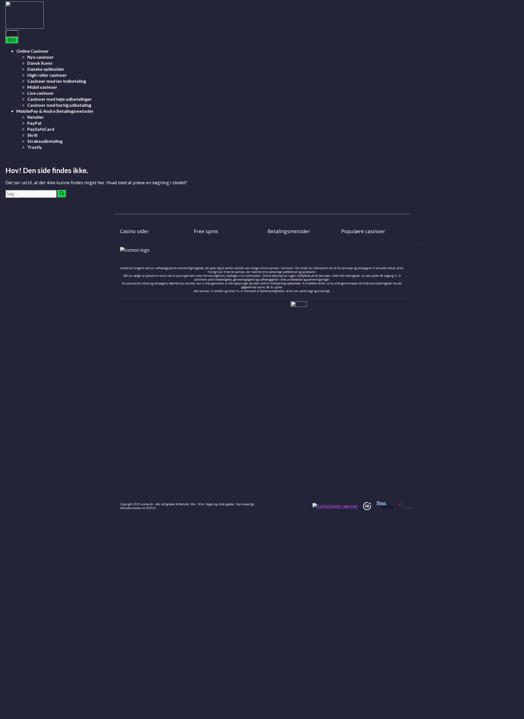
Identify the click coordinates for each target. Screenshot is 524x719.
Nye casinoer (40, 57)
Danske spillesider (45, 69)
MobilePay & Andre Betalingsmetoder (55, 111)
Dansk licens (39, 63)
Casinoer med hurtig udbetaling (59, 105)
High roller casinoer (47, 75)
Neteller (35, 117)
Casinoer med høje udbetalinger (59, 99)
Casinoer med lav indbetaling (56, 81)
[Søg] (62, 194)
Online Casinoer (32, 51)
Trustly (34, 147)
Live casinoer (40, 93)
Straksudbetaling (44, 141)
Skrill (32, 135)
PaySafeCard (40, 129)
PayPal (34, 123)
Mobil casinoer (42, 87)
